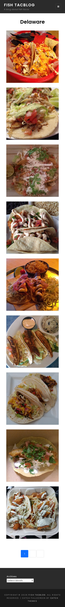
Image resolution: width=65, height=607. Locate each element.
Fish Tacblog (19, 5)
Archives (12, 576)
